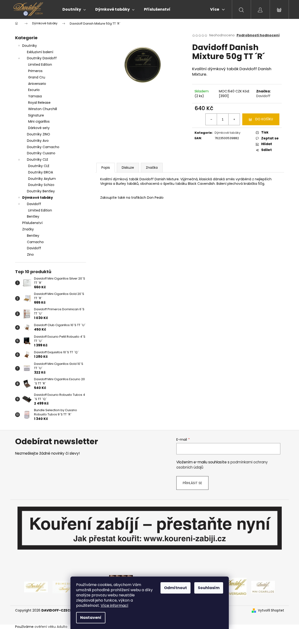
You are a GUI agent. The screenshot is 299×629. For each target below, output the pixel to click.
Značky (28, 229)
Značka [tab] (152, 167)
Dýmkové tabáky (37, 197)
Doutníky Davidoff (42, 58)
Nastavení (90, 617)
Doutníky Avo (38, 140)
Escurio (34, 89)
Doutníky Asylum (42, 178)
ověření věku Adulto (51, 626)
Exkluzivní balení (40, 52)
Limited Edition (40, 64)
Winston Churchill (42, 109)
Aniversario (37, 83)
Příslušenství (32, 222)
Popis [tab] (105, 167)
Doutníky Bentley (41, 191)
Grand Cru (36, 77)
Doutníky (29, 45)
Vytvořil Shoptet (271, 610)
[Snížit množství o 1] (211, 119)
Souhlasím (209, 587)
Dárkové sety (39, 127)
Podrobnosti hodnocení (258, 35)
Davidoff (34, 204)
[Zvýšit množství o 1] (234, 119)
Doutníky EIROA (40, 172)
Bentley (33, 216)
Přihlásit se (192, 483)
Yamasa (35, 96)
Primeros (35, 71)
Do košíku (264, 119)
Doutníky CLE (37, 159)
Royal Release (39, 102)
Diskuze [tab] (128, 167)
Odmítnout (175, 587)
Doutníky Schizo (41, 184)
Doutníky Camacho (43, 147)
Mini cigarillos (39, 121)
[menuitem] (74, 9)
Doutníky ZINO (38, 134)
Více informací (114, 605)
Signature (36, 115)
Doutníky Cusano (41, 153)
